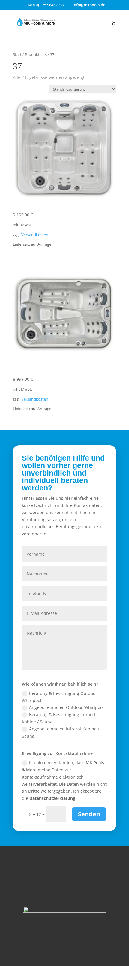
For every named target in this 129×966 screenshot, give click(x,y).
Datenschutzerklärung (52, 798)
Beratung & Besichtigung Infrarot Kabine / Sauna (59, 718)
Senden (89, 814)
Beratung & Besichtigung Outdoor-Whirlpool (60, 696)
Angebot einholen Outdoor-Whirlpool (66, 707)
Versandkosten (34, 234)
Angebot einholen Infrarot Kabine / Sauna (60, 732)
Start (17, 54)
